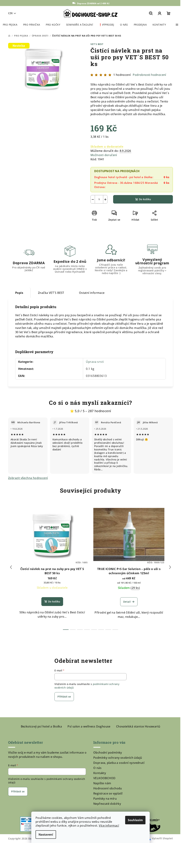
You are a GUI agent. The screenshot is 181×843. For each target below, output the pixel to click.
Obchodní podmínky (107, 752)
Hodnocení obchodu (107, 788)
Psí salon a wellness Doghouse (89, 726)
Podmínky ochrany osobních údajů (117, 758)
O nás (97, 768)
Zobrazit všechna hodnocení (28, 478)
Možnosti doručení (103, 155)
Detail (127, 601)
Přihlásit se (64, 696)
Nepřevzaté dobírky (107, 804)
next (170, 567)
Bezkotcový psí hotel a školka (41, 726)
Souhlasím (135, 820)
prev (11, 567)
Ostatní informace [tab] (92, 293)
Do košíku (145, 199)
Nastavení (46, 834)
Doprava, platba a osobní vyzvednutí (118, 763)
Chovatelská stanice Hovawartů (138, 726)
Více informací (109, 825)
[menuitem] (10, 25)
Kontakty (99, 773)
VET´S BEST (96, 44)
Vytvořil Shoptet (162, 838)
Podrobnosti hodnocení (149, 75)
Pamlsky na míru (105, 798)
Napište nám (102, 783)
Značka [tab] (51, 293)
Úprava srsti (95, 362)
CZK (10, 13)
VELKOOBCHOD (104, 778)
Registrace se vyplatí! (108, 793)
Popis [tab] (19, 293)
